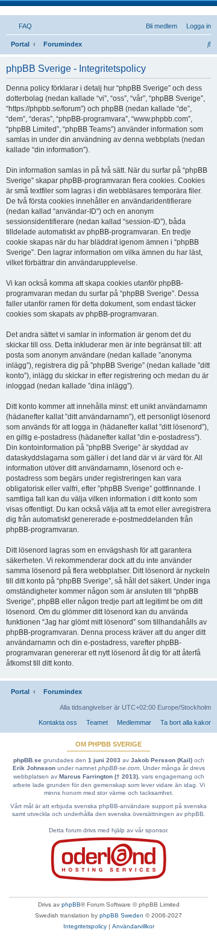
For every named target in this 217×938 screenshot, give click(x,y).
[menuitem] (23, 26)
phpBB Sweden (121, 915)
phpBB (71, 904)
